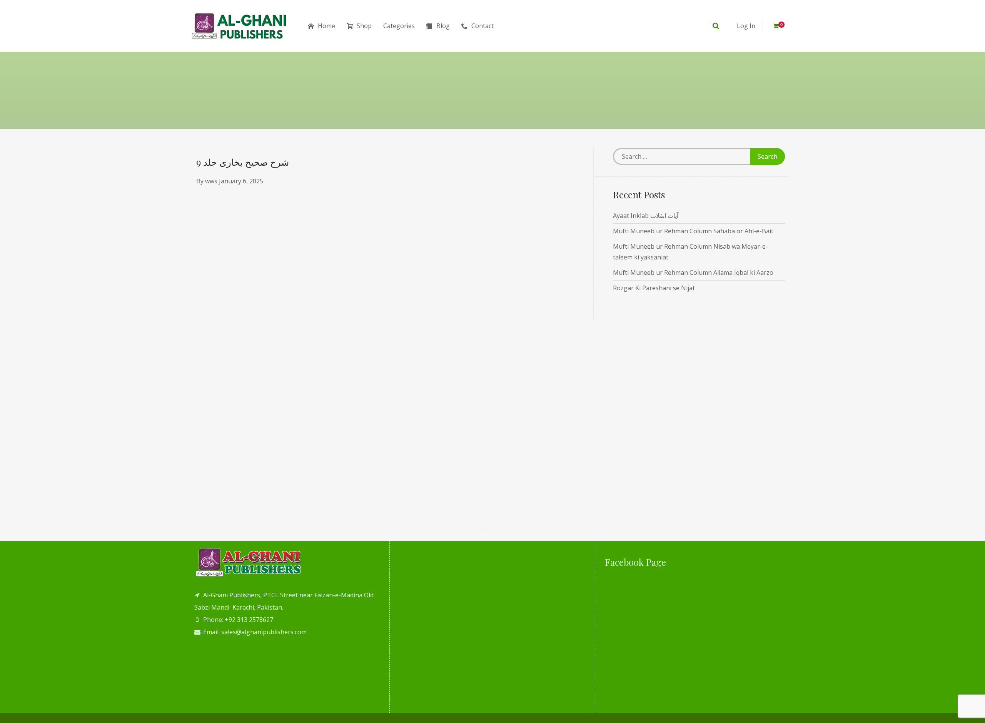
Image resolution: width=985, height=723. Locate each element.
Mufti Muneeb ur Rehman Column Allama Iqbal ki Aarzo (693, 272)
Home (326, 26)
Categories (399, 26)
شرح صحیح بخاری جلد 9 (242, 162)
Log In (746, 26)
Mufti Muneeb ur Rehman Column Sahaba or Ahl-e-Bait (693, 231)
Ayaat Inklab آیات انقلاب (645, 215)
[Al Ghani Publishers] (239, 26)
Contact (482, 26)
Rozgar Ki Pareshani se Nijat (654, 288)
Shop (364, 26)
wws (211, 181)
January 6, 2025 (241, 181)
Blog (443, 26)
